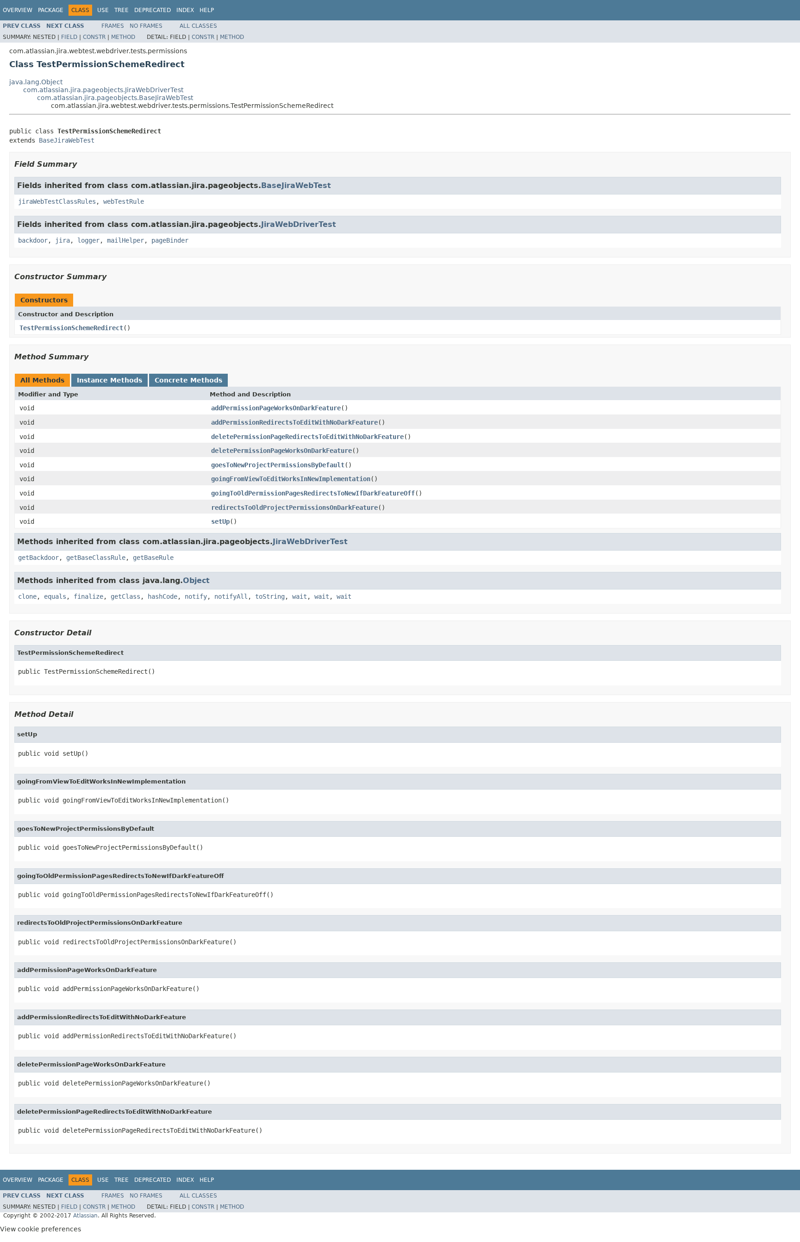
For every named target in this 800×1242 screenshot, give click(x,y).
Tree (121, 10)
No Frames (146, 26)
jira (62, 240)
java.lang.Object (35, 82)
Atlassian (85, 1215)
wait (299, 596)
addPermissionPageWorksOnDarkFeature (276, 408)
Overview (17, 10)
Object (196, 580)
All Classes (198, 26)
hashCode (162, 596)
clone (27, 596)
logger (88, 240)
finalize (88, 596)
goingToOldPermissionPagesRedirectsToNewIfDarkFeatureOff (313, 493)
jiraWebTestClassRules (57, 201)
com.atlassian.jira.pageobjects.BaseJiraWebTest (115, 97)
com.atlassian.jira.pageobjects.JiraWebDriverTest (103, 90)
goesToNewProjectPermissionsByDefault (277, 465)
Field (69, 37)
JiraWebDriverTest (298, 224)
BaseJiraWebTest (66, 140)
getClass (125, 596)
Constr (94, 37)
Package (50, 10)
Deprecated (152, 10)
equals (55, 596)
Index (185, 10)
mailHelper (125, 240)
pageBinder (169, 240)
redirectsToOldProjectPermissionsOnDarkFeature (294, 507)
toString (270, 596)
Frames (112, 26)
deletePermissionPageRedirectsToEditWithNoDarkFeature (307, 436)
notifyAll (231, 596)
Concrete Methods (188, 380)
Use (103, 10)
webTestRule (123, 201)
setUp (220, 521)
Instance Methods (109, 380)
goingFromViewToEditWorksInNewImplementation (290, 479)
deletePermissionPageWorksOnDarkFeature (281, 450)
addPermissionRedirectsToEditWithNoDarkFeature (294, 422)
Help (207, 10)
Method (123, 37)
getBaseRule (153, 557)
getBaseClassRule (95, 557)
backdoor (33, 240)
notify (196, 596)
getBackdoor (38, 557)
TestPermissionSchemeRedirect (71, 328)
